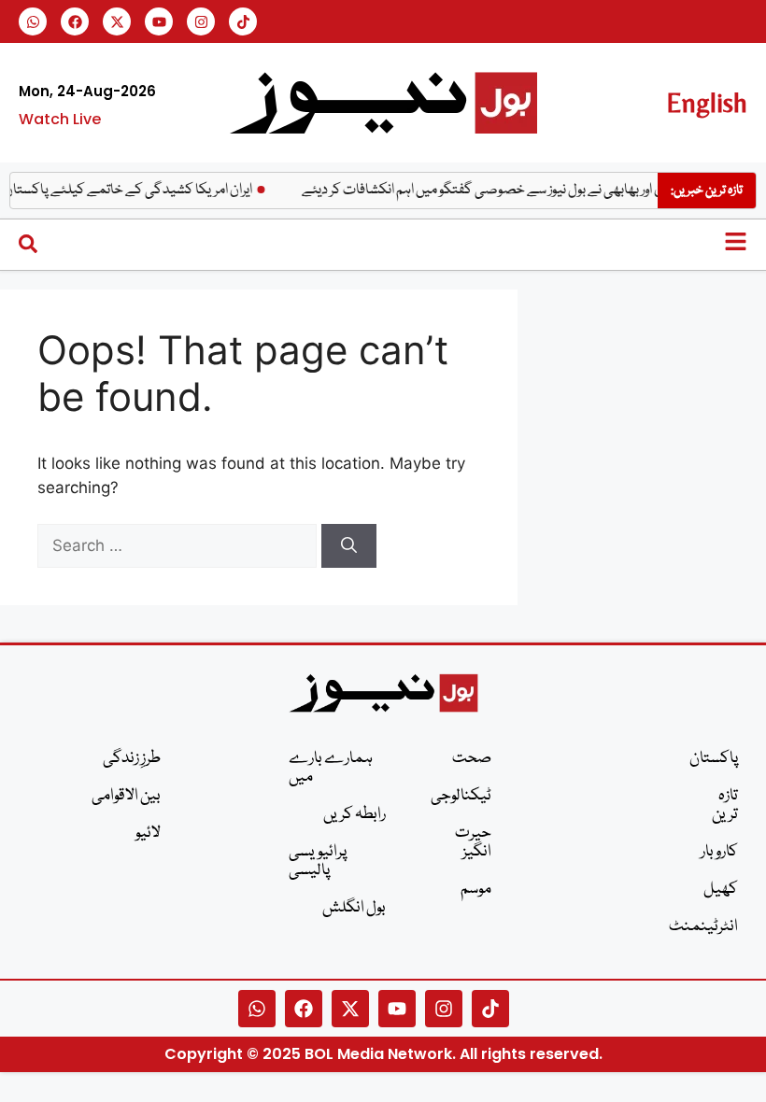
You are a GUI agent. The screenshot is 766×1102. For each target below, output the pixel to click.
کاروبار (719, 852)
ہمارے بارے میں (331, 768)
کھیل (720, 889)
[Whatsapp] (33, 21)
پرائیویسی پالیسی (318, 861)
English (706, 102)
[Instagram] (201, 21)
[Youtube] (159, 21)
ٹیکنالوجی (465, 796)
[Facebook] (75, 21)
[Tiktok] (243, 21)
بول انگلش (354, 908)
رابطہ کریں (354, 814)
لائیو (148, 833)
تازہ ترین (725, 805)
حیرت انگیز (473, 843)
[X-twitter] (117, 21)
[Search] (348, 546)
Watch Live (60, 119)
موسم (476, 889)
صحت (471, 758)
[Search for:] (179, 545)
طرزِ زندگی (132, 758)
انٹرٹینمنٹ (713, 927)
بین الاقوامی (126, 796)
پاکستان (713, 758)
